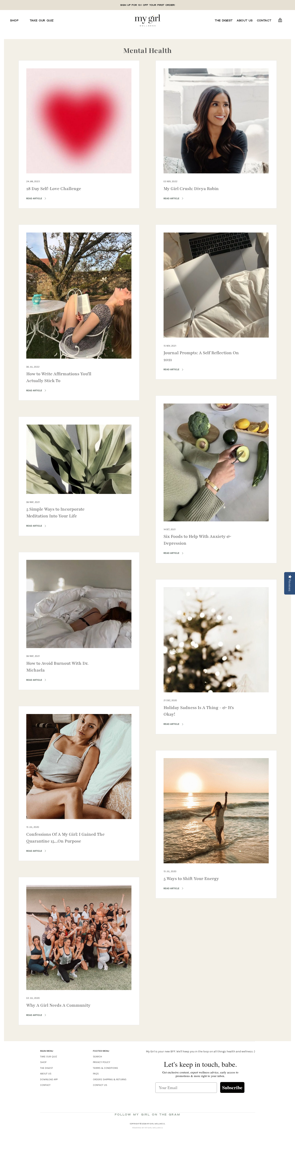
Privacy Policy (101, 1062)
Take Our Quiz (42, 20)
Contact (264, 20)
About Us (245, 20)
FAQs (96, 1073)
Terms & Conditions (105, 1068)
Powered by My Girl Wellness (147, 1128)
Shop (14, 20)
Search (97, 1056)
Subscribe (232, 1087)
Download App (49, 1079)
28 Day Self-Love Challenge (53, 189)
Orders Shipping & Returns (109, 1079)
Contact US (100, 1085)
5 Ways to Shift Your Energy (191, 879)
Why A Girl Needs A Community (58, 1005)
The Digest (224, 20)
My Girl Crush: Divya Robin (191, 189)
